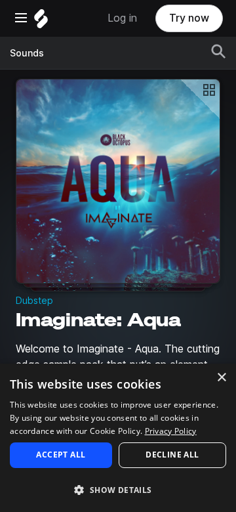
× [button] (221, 378)
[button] (118, 489)
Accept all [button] (60, 454)
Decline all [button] (172, 454)
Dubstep (34, 300)
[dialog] (118, 438)
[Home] (41, 22)
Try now (189, 18)
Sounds (27, 53)
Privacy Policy (171, 431)
